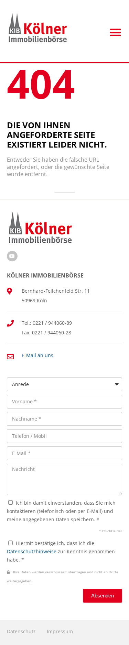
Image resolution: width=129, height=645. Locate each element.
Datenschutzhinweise (31, 551)
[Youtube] (12, 256)
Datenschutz (21, 631)
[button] (116, 32)
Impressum (60, 631)
